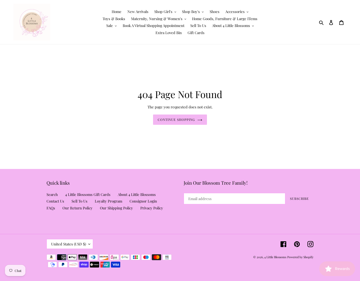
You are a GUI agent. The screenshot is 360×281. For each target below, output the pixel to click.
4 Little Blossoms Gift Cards (87, 194)
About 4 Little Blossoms (137, 194)
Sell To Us (79, 201)
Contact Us (55, 201)
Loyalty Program (108, 201)
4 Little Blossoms (275, 257)
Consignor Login (143, 201)
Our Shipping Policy (116, 207)
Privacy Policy (151, 207)
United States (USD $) (68, 244)
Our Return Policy (77, 207)
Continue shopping (176, 119)
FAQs (51, 207)
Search (52, 194)
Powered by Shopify (300, 257)
